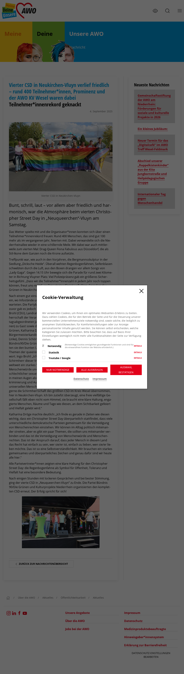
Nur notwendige (57, 369)
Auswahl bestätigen (126, 370)
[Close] (141, 291)
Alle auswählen (92, 369)
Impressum (100, 378)
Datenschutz (81, 378)
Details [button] (138, 345)
